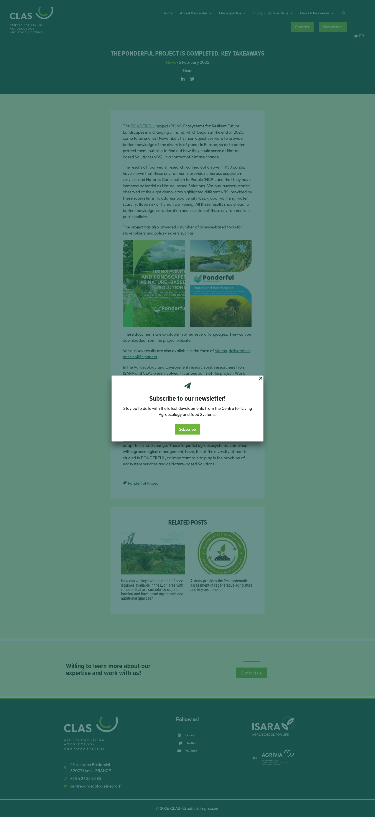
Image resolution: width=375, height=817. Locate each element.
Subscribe (187, 429)
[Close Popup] (260, 379)
